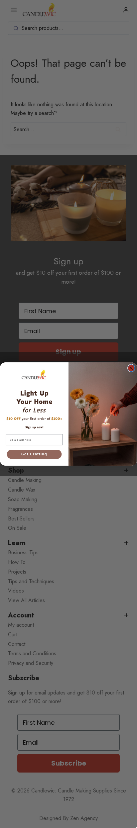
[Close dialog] (131, 368)
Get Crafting (34, 454)
